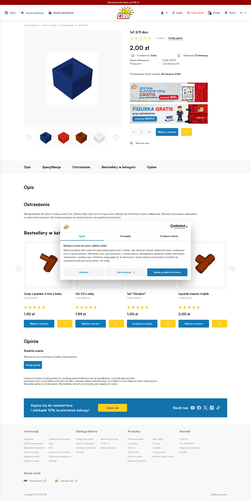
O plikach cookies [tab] (169, 236)
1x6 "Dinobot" (136, 294)
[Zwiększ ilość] (150, 132)
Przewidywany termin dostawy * (156, 74)
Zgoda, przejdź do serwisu (167, 272)
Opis (27, 167)
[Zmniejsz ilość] (132, 132)
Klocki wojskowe (35, 12)
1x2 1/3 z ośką (84, 294)
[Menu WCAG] (164, 13)
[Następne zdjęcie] (116, 138)
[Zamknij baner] (187, 227)
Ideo (225, 494)
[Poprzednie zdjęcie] (28, 138)
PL (241, 12)
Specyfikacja (51, 167)
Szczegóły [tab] (125, 236)
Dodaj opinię (33, 365)
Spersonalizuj (124, 272)
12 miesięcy (201, 55)
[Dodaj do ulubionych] (186, 132)
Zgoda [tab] (82, 236)
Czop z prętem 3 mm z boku (43, 294)
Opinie (151, 167)
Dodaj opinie (175, 38)
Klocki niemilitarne (63, 12)
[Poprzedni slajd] (18, 268)
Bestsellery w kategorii (118, 167)
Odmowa (83, 272)
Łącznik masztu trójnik (194, 294)
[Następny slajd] (232, 268)
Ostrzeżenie (81, 167)
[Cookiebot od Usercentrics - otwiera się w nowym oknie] (172, 226)
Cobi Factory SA (170, 63)
